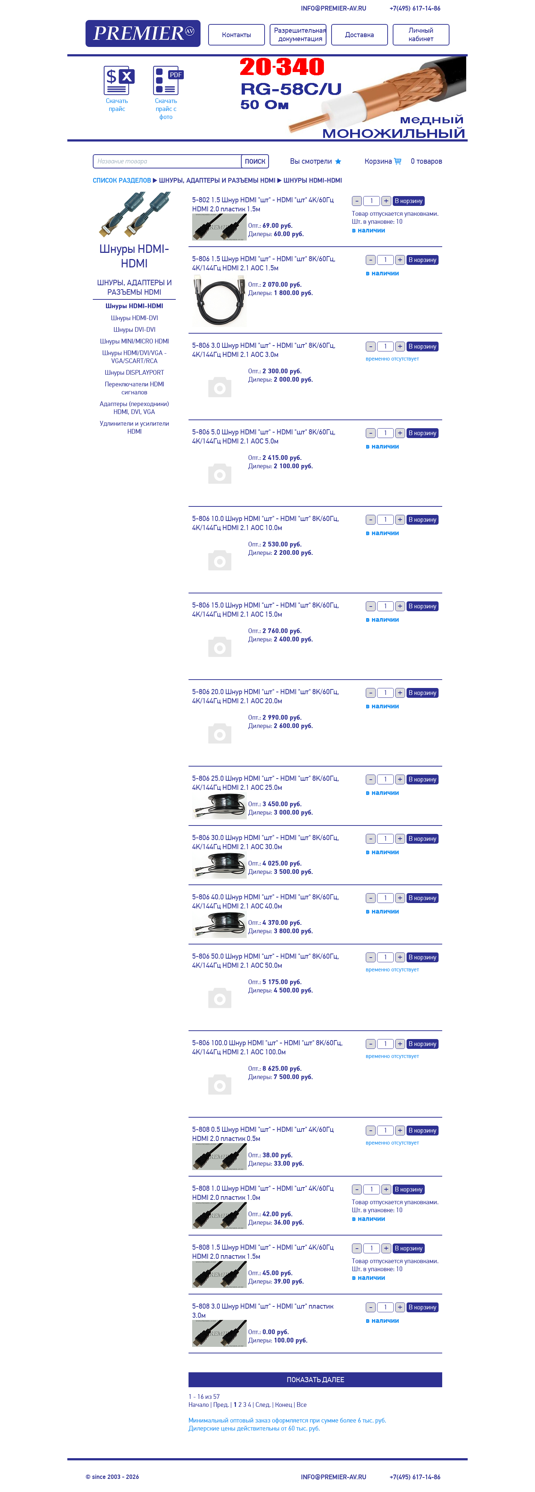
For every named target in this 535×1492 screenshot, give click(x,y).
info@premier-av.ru (333, 8)
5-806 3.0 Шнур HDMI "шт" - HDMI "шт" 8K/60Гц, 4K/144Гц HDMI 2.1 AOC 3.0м (264, 350)
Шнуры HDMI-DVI (134, 318)
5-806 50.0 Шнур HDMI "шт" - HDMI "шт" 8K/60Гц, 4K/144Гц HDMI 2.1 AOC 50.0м (265, 961)
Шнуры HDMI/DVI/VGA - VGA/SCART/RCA (134, 357)
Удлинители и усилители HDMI (134, 427)
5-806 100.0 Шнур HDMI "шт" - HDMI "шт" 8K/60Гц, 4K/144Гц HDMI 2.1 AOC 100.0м (267, 1047)
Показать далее (315, 1379)
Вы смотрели (311, 161)
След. (263, 1405)
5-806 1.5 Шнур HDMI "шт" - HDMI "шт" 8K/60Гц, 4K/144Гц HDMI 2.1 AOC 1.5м (264, 263)
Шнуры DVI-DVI (134, 330)
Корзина (403, 161)
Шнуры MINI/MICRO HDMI (134, 341)
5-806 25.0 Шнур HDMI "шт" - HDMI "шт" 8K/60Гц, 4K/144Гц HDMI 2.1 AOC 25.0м (265, 783)
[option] (353, 97)
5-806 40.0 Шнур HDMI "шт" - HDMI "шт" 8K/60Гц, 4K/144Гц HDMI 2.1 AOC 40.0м (265, 901)
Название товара (122, 161)
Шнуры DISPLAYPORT (134, 373)
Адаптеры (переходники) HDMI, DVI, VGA (134, 408)
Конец (283, 1405)
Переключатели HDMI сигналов (134, 388)
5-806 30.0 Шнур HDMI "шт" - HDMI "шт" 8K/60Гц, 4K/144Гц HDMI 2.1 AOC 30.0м (265, 842)
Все (302, 1405)
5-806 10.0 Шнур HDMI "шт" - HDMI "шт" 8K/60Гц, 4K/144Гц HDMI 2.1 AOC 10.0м (265, 523)
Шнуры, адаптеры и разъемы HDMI (217, 180)
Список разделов (122, 180)
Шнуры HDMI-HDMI (134, 306)
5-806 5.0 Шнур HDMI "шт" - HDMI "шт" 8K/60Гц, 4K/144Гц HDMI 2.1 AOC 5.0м (264, 436)
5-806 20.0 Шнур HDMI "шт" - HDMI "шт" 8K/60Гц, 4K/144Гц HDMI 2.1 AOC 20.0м (265, 696)
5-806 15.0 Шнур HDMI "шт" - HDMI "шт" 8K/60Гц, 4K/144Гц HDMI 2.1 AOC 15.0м (265, 610)
